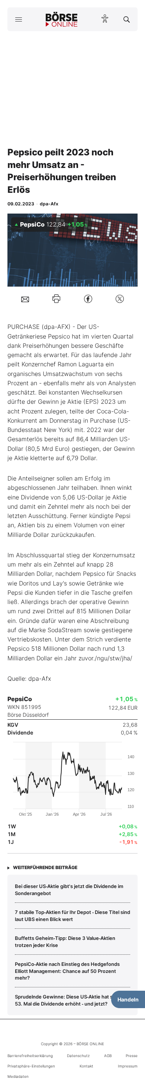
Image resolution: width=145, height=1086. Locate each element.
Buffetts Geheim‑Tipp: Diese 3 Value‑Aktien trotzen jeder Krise (65, 941)
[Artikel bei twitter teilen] (119, 298)
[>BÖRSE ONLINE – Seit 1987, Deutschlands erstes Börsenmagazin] (62, 19)
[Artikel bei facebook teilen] (88, 298)
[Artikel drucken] (56, 298)
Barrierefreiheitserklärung (30, 1055)
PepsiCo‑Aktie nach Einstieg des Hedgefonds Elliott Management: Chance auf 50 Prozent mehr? (67, 971)
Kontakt (86, 1066)
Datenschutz (78, 1055)
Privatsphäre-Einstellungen (31, 1066)
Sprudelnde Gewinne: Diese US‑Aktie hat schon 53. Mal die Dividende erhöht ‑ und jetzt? (70, 1000)
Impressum (128, 1066)
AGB (108, 1055)
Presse (132, 1055)
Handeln (128, 999)
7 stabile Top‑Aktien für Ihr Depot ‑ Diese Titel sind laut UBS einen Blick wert (72, 915)
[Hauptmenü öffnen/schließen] (18, 19)
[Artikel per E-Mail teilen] (25, 299)
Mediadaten (18, 1076)
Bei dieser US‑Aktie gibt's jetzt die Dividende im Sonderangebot (69, 889)
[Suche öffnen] (127, 19)
